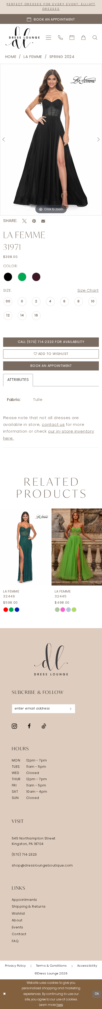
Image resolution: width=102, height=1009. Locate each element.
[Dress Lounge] (51, 659)
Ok (97, 993)
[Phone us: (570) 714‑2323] (60, 37)
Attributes (18, 380)
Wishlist (18, 913)
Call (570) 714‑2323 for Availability (51, 342)
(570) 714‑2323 (24, 854)
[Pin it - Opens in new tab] (34, 221)
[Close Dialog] (4, 994)
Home (10, 57)
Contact (19, 934)
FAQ (15, 941)
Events (17, 927)
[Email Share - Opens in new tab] (43, 221)
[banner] (22, 37)
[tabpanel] (51, 139)
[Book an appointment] (72, 37)
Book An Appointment (51, 366)
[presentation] (25, 547)
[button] (49, 37)
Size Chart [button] (88, 291)
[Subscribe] (70, 708)
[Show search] (95, 37)
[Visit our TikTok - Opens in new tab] (44, 726)
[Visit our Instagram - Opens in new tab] (14, 726)
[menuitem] (49, 37)
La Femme (33, 57)
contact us (53, 425)
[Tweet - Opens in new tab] (24, 221)
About (17, 920)
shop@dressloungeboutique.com (42, 865)
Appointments (24, 900)
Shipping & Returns (29, 906)
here (59, 1005)
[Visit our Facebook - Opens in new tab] (29, 726)
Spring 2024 (62, 57)
